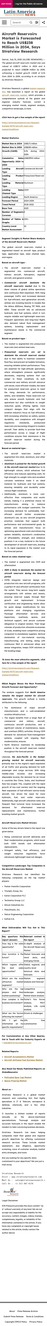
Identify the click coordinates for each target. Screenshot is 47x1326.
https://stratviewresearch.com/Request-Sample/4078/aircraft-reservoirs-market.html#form (21, 126)
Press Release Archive (27, 1311)
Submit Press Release (14, 1316)
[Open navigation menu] (4, 22)
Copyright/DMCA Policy (16, 1322)
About (12, 1311)
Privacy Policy (35, 1322)
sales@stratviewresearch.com (17, 1043)
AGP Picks (6, 4)
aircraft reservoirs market (14, 95)
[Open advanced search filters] (37, 22)
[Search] (31, 22)
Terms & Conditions (35, 1316)
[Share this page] (43, 22)
